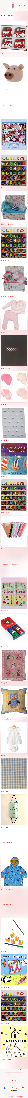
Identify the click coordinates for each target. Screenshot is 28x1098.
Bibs (2, 404)
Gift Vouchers (5, 987)
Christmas (4, 611)
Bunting (4, 549)
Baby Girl (4, 260)
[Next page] (19, 1067)
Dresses (3, 755)
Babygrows (4, 332)
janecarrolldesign (12, 1093)
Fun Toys (6, 904)
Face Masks (5, 827)
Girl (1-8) (4, 1023)
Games (3, 951)
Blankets (4, 440)
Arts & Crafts (7, 105)
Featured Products (7, 889)
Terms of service (19, 1096)
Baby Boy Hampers (7, 224)
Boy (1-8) (4, 513)
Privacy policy (10, 1096)
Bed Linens (5, 368)
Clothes (3, 647)
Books (3, 477)
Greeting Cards (6, 1059)
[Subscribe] (21, 1074)
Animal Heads (6, 90)
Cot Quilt (4, 683)
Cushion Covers (6, 719)
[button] (3, 5)
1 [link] (9, 1066)
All (2, 54)
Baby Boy (4, 188)
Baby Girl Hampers (7, 296)
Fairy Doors (6, 842)
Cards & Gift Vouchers (10, 564)
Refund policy (21, 1093)
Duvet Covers (5, 791)
